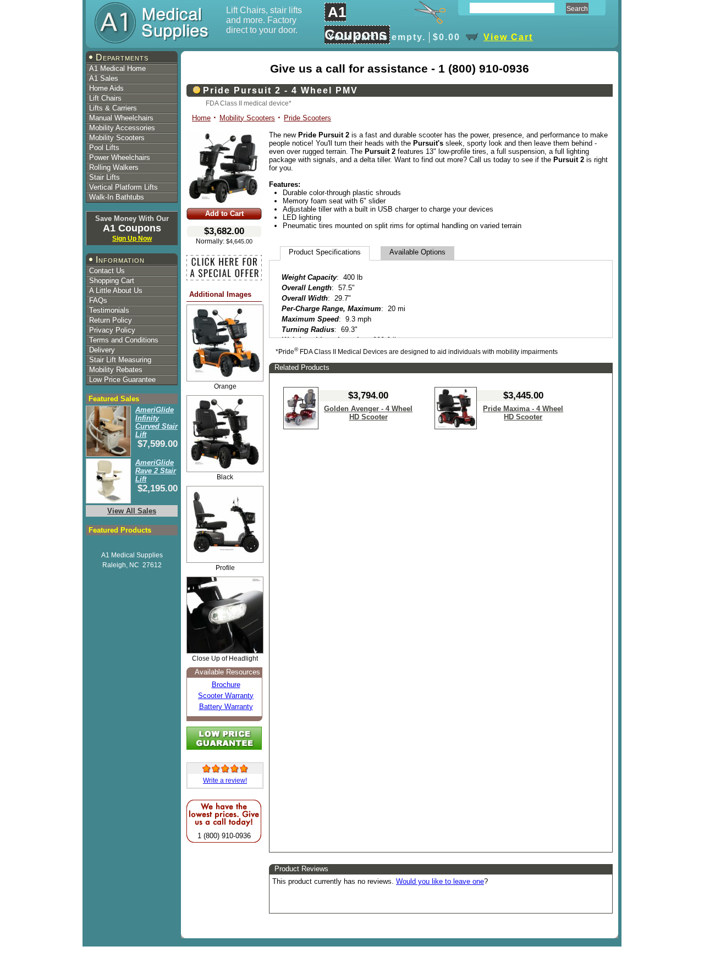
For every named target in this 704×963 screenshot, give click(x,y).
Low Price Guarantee (122, 379)
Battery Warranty (226, 706)
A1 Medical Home (117, 68)
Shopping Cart (111, 280)
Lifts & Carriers (113, 108)
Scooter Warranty (226, 695)
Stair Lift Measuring (120, 360)
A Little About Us (115, 290)
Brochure (226, 684)
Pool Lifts (104, 147)
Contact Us (107, 271)
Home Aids (106, 88)
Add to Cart (224, 213)
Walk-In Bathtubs (116, 197)
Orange (225, 386)
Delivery (102, 350)
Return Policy (110, 320)
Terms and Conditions (123, 340)
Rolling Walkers (114, 167)
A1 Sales (103, 78)
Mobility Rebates (115, 370)
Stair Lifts (104, 177)
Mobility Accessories (122, 128)
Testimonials (109, 310)
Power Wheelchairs (119, 157)
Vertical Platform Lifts (123, 187)
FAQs (98, 300)
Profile (225, 567)
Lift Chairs (105, 98)
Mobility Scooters (117, 138)
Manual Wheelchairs (121, 118)
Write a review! (225, 780)
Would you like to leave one (440, 881)
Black (225, 476)
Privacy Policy (112, 330)
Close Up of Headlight (225, 658)
